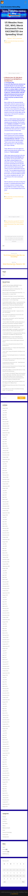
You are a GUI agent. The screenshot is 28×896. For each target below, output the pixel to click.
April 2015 (5, 710)
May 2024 (5, 468)
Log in (4, 847)
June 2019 (5, 599)
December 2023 (6, 479)
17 (7, 875)
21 (20, 875)
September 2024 (6, 459)
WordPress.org (6, 853)
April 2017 (5, 657)
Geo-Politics (5, 823)
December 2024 (6, 452)
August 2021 (5, 541)
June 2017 (5, 653)
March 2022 (5, 526)
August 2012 (5, 782)
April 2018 (5, 630)
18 (10, 875)
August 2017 (5, 648)
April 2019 (5, 604)
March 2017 (5, 659)
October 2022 (5, 510)
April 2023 (5, 497)
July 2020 (5, 570)
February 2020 (6, 581)
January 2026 (5, 423)
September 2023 (6, 486)
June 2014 (5, 733)
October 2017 (5, 644)
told (6, 145)
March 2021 (5, 552)
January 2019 (5, 610)
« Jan (4, 881)
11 (10, 872)
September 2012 (6, 779)
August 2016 (5, 675)
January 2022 (5, 530)
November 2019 (6, 588)
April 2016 (5, 684)
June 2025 (5, 439)
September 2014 (6, 726)
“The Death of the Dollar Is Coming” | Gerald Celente (13, 296)
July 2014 (5, 730)
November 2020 (6, 561)
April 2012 (5, 790)
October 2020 (5, 564)
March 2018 (5, 633)
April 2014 (5, 737)
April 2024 (5, 470)
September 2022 (6, 512)
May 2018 (5, 628)
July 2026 (5, 410)
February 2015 (6, 715)
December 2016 (6, 666)
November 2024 (6, 455)
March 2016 (5, 686)
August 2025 (5, 435)
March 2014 (5, 739)
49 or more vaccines (16, 176)
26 (14, 878)
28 (20, 878)
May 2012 (5, 788)
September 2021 (6, 539)
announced (17, 102)
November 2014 (6, 721)
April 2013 (5, 764)
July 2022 (5, 517)
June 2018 (5, 626)
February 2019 (6, 608)
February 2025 (6, 448)
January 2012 (5, 797)
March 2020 (5, 579)
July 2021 (5, 544)
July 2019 (5, 597)
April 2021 (5, 550)
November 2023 (6, 481)
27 (17, 878)
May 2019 (5, 601)
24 (7, 878)
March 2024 (5, 472)
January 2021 (5, 557)
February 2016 (6, 688)
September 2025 (6, 432)
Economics (5, 819)
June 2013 (5, 759)
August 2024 (5, 461)
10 (7, 872)
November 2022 (6, 508)
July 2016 (5, 677)
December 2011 (6, 799)
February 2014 (6, 742)
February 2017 (6, 661)
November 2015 (6, 695)
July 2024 (5, 463)
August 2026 (5, 408)
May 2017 (5, 655)
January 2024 (5, 477)
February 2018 (6, 635)
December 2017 (6, 639)
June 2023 (5, 492)
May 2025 (5, 441)
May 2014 (5, 735)
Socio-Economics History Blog (10, 7)
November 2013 (6, 748)
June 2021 (5, 546)
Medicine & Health (6, 827)
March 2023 (5, 499)
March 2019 (5, 606)
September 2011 (6, 804)
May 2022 (5, 521)
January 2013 (5, 770)
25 (10, 878)
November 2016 (6, 668)
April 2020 (5, 577)
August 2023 (5, 488)
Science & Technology (7, 832)
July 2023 (5, 490)
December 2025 (6, 426)
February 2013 (6, 768)
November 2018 (6, 615)
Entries (5, 849)
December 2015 (6, 693)
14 (20, 872)
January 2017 (5, 664)
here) (20, 130)
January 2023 (5, 503)
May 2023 (5, 495)
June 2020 (5, 572)
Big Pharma (14, 84)
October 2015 (5, 697)
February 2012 (6, 795)
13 (17, 872)
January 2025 (5, 450)
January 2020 (5, 584)
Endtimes (5, 821)
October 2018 (5, 617)
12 (14, 872)
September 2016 (6, 673)
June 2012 (5, 786)
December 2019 (6, 586)
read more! (6, 193)
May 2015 (5, 708)
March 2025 (5, 446)
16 (4, 875)
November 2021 (6, 535)
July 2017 (5, 650)
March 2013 (5, 766)
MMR (9, 186)
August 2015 (5, 702)
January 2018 (5, 637)
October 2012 (5, 777)
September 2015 (6, 699)
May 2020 (5, 575)
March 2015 (5, 713)
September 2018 (6, 619)
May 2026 (5, 414)
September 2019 (6, 592)
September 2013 (6, 753)
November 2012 (6, 775)
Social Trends (5, 834)
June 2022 (5, 519)
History (4, 825)
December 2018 (6, 612)
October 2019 (5, 590)
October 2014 (5, 724)
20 (17, 875)
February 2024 (6, 475)
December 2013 (6, 746)
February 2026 (6, 421)
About (4, 275)
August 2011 (5, 806)
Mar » (23, 881)
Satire (4, 830)
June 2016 (5, 679)
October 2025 (5, 430)
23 (4, 878)
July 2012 (5, 784)
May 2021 (5, 548)
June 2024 (5, 466)
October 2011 (5, 802)
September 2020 (6, 566)
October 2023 (5, 483)
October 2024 (5, 457)
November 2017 (6, 641)
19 (14, 875)
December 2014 (6, 719)
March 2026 (5, 419)
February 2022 (6, 528)
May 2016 (5, 681)
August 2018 (5, 621)
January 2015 (5, 717)
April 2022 (5, 524)
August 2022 (5, 515)
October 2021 (5, 537)
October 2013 (5, 750)
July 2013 (5, 757)
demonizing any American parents (15, 94)
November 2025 (6, 428)
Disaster (4, 816)
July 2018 (5, 624)
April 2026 (5, 417)
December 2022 (6, 506)
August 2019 (5, 595)
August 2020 (5, 568)
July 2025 (5, 437)
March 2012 (5, 793)
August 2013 (5, 755)
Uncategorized (6, 836)
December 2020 (6, 559)
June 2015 (5, 706)
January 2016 (5, 690)
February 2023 (6, 501)
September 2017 (6, 646)
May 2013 (5, 762)
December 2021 (6, 532)
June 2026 (5, 412)
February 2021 (6, 555)
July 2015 (5, 704)
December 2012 (6, 773)
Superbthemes (14, 893)
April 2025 (5, 443)
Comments (6, 851)
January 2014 (5, 744)
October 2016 (5, 670)
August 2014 (5, 728)
